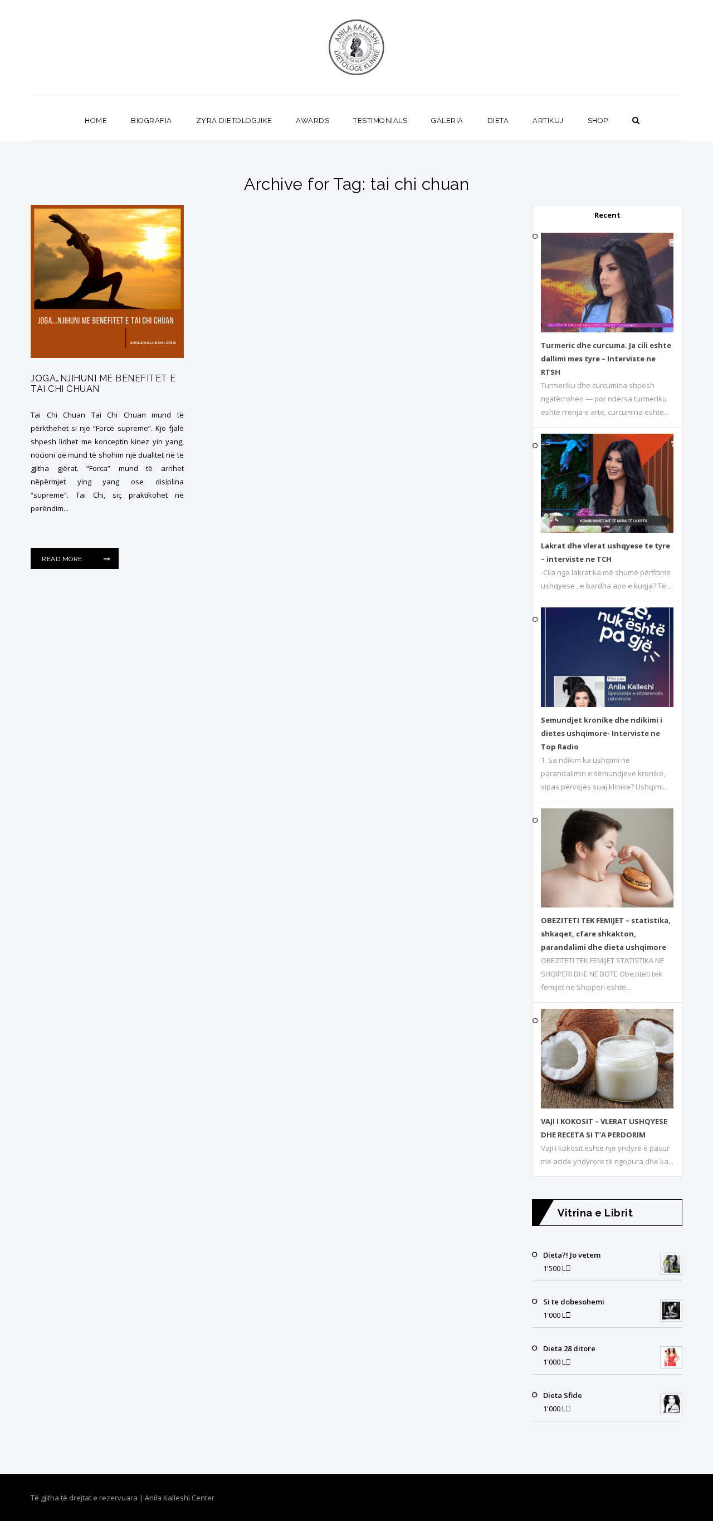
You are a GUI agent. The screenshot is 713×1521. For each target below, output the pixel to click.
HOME (96, 120)
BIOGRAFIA (151, 120)
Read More (63, 559)
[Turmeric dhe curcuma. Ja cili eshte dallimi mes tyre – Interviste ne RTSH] (607, 330)
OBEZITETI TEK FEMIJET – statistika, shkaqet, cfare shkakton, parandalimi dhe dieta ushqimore (606, 933)
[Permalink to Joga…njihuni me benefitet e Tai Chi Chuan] (107, 355)
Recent (607, 215)
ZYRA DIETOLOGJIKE (234, 120)
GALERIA (447, 120)
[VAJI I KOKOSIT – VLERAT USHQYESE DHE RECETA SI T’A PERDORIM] (607, 1106)
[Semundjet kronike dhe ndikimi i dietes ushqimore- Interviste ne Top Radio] (607, 704)
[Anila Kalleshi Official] (357, 47)
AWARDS (312, 120)
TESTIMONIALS (380, 120)
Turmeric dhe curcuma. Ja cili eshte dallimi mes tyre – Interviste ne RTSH (606, 358)
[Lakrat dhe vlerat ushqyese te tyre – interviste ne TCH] (607, 530)
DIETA (498, 120)
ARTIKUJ (548, 120)
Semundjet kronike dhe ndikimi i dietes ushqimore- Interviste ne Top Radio (601, 733)
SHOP (598, 120)
